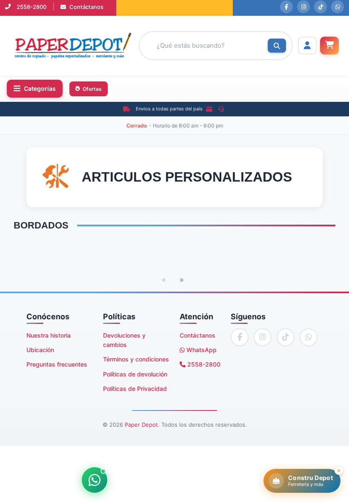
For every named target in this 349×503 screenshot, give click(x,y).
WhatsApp (201, 349)
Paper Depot (141, 424)
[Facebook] (286, 6)
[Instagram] (303, 6)
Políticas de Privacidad (135, 388)
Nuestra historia (48, 335)
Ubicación (40, 349)
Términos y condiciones (136, 359)
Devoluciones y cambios (124, 340)
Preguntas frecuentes (56, 364)
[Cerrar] (339, 470)
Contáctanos (85, 6)
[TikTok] (320, 6)
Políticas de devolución (135, 374)
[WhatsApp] (337, 6)
